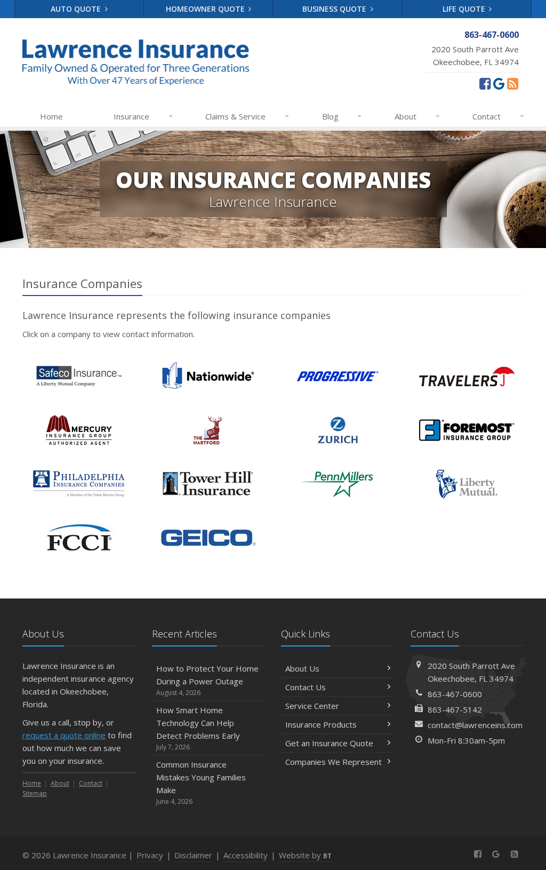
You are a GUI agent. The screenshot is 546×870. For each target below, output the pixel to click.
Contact (498, 116)
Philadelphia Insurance (79, 484)
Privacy (149, 855)
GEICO (208, 538)
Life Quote (465, 9)
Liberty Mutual (467, 484)
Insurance (143, 116)
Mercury (79, 430)
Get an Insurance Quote (329, 743)
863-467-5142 (455, 709)
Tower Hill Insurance (208, 484)
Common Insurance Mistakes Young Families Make (201, 782)
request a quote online (64, 735)
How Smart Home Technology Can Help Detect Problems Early (198, 728)
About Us (302, 668)
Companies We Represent (333, 761)
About (417, 116)
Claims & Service (247, 116)
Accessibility (245, 855)
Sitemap (34, 793)
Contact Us (305, 687)
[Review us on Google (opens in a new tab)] (498, 83)
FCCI (79, 538)
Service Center (312, 705)
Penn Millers (338, 484)
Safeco (79, 376)
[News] (512, 83)
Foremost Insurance (467, 430)
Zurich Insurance (338, 430)
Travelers (467, 376)
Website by (305, 855)
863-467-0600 (455, 694)
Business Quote (335, 9)
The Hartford (208, 430)
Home (51, 116)
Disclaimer (193, 855)
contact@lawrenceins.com (475, 725)
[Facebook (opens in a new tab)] (485, 83)
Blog (342, 116)
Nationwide (208, 376)
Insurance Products (321, 724)
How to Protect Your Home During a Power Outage (207, 680)
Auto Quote (77, 9)
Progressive (338, 376)
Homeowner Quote (206, 9)
